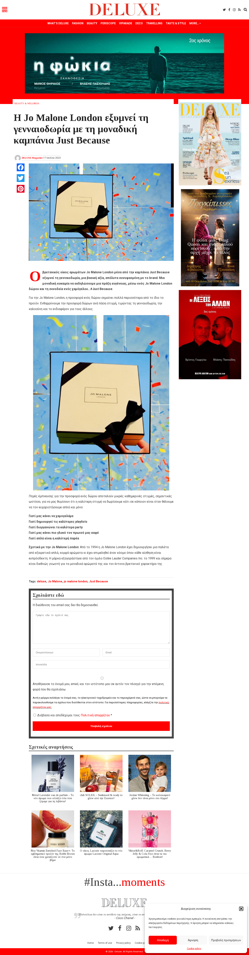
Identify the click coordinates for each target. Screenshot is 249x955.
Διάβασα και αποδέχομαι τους (74, 715)
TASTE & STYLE (176, 23)
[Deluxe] (124, 15)
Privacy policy (123, 943)
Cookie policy (194, 948)
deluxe (41, 581)
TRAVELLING (154, 23)
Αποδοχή (163, 940)
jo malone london (76, 581)
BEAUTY (92, 23)
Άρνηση (193, 940)
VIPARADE (125, 23)
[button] (241, 909)
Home (90, 943)
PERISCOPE (108, 23)
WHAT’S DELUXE (58, 23)
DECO (139, 23)
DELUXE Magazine (32, 157)
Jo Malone (55, 581)
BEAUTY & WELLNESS (27, 103)
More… (194, 23)
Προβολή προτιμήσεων (226, 940)
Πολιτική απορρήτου (96, 715)
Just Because (98, 581)
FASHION (77, 23)
